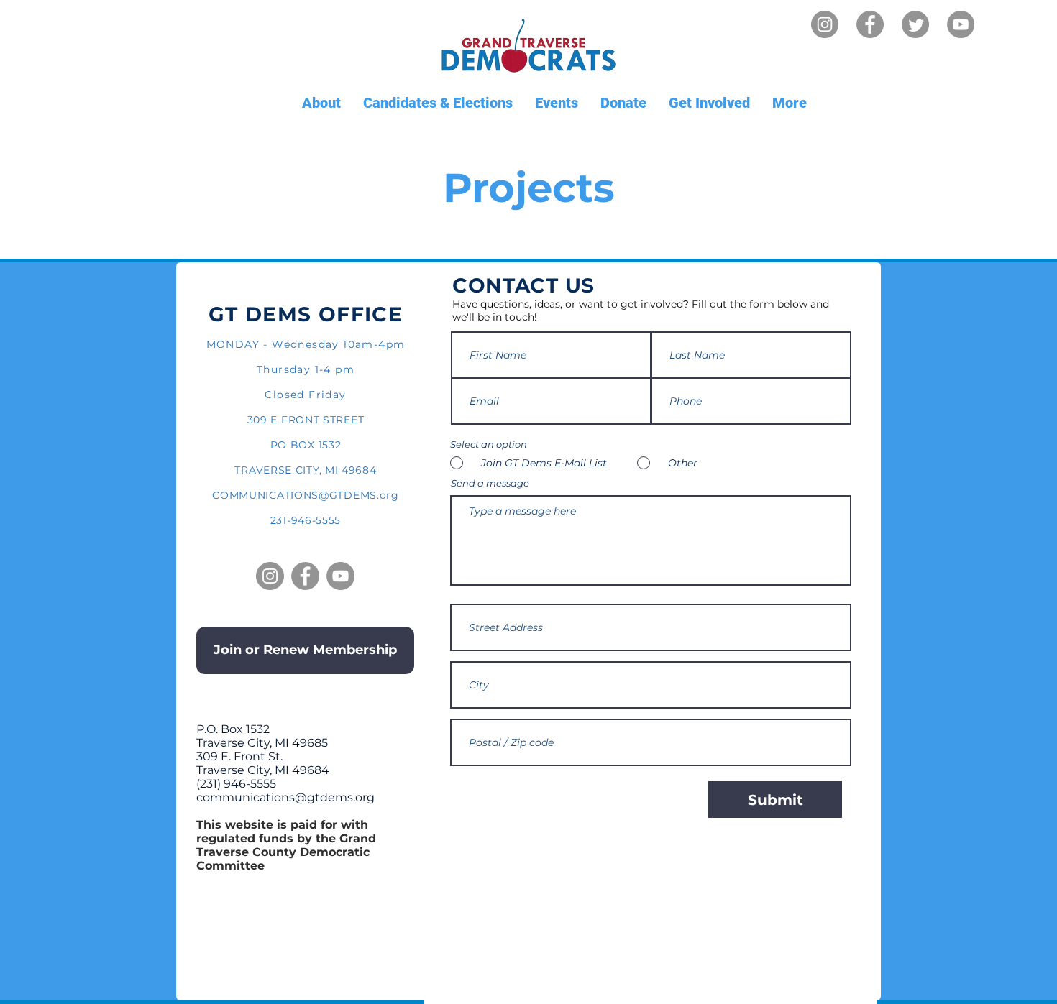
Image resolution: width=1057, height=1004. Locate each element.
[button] (321, 103)
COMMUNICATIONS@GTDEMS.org (305, 495)
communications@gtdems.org (285, 797)
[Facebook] (870, 24)
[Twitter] (915, 24)
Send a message (490, 483)
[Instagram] (824, 24)
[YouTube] (960, 24)
